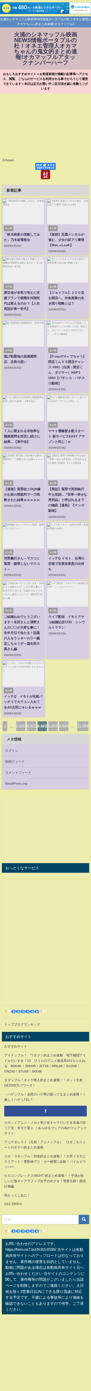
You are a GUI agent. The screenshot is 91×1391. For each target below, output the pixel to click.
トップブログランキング (22, 1024)
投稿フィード (15, 761)
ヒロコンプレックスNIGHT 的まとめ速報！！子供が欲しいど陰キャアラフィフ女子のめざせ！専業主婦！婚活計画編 (45, 1181)
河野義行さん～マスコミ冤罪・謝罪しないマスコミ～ (22, 564)
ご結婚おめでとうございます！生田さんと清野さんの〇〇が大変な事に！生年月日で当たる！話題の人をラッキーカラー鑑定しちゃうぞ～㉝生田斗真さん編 (22, 633)
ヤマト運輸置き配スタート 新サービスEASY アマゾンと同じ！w (66, 436)
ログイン (11, 750)
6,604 (63, 726)
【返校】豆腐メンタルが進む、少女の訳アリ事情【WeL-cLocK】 (66, 240)
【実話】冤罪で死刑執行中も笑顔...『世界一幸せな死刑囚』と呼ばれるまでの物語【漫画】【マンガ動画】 (67, 499)
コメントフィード (18, 772)
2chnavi (8, 160)
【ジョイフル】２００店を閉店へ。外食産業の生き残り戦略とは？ (66, 298)
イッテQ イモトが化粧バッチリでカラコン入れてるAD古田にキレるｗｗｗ (23, 702)
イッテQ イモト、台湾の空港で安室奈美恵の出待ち (66, 564)
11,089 (82, 726)
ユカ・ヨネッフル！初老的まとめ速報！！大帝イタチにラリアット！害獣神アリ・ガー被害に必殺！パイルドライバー (45, 1162)
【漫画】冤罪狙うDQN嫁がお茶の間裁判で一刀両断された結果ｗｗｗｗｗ (22, 494)
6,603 (53, 726)
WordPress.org (16, 783)
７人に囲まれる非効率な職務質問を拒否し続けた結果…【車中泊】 (22, 436)
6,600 (20, 726)
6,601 (31, 726)
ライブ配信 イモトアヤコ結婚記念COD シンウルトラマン (66, 622)
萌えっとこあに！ (17, 1195)
